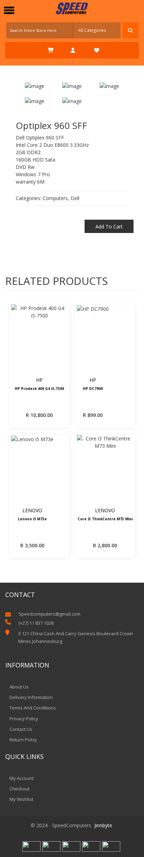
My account (21, 778)
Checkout (19, 789)
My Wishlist (21, 799)
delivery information (31, 697)
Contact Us (20, 729)
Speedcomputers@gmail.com (49, 614)
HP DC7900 (93, 389)
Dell (75, 198)
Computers (55, 198)
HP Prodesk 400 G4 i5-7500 (39, 389)
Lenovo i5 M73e (32, 519)
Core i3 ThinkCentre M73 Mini (105, 519)
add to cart (109, 226)
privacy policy (23, 718)
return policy (23, 739)
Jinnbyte (103, 825)
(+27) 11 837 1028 (36, 623)
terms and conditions (32, 708)
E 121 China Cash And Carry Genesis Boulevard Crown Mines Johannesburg (75, 637)
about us (19, 687)
